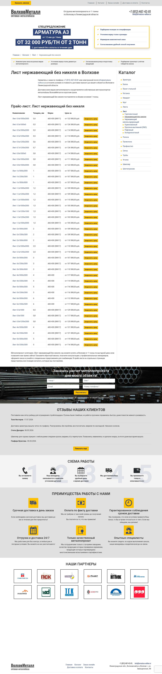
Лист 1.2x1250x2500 (20, 194)
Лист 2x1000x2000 (20, 229)
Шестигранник (129, 169)
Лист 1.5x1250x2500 (20, 217)
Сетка (125, 151)
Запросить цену (91, 119)
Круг (125, 102)
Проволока (127, 142)
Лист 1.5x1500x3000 (20, 223)
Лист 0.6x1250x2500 (20, 142)
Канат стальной (129, 89)
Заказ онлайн (113, 3)
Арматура (127, 80)
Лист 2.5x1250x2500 (20, 252)
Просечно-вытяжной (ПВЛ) (136, 127)
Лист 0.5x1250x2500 (20, 136)
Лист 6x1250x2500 (20, 304)
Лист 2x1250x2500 (20, 234)
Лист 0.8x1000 (18, 316)
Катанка (126, 93)
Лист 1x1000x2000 (20, 171)
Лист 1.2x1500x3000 (20, 200)
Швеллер (126, 164)
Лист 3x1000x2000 (20, 258)
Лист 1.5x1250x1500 (20, 211)
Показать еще (81, 448)
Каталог (101, 3)
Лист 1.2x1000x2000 (20, 188)
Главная (91, 3)
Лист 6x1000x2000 (20, 298)
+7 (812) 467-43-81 (71, 80)
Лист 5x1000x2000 (20, 287)
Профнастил (128, 146)
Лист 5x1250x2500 (20, 292)
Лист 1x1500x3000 (20, 182)
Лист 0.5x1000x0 (19, 124)
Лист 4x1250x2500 (20, 281)
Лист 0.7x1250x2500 (20, 148)
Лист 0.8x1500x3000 (20, 165)
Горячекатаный (131, 114)
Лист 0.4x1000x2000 (20, 119)
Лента (125, 107)
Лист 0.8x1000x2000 (20, 159)
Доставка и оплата (130, 3)
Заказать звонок (21, 3)
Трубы (125, 155)
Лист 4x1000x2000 (20, 275)
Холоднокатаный (132, 133)
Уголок (125, 160)
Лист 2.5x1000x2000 (20, 246)
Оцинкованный (131, 125)
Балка (125, 84)
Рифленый (129, 130)
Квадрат (126, 98)
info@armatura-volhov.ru (141, 14)
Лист (125, 111)
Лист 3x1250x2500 (20, 263)
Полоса (126, 137)
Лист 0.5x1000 (18, 310)
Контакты (146, 3)
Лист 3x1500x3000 (20, 269)
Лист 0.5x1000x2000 (20, 130)
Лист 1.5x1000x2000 (20, 206)
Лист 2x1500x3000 (20, 240)
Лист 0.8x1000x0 (19, 153)
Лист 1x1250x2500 (20, 177)
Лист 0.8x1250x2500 (20, 321)
